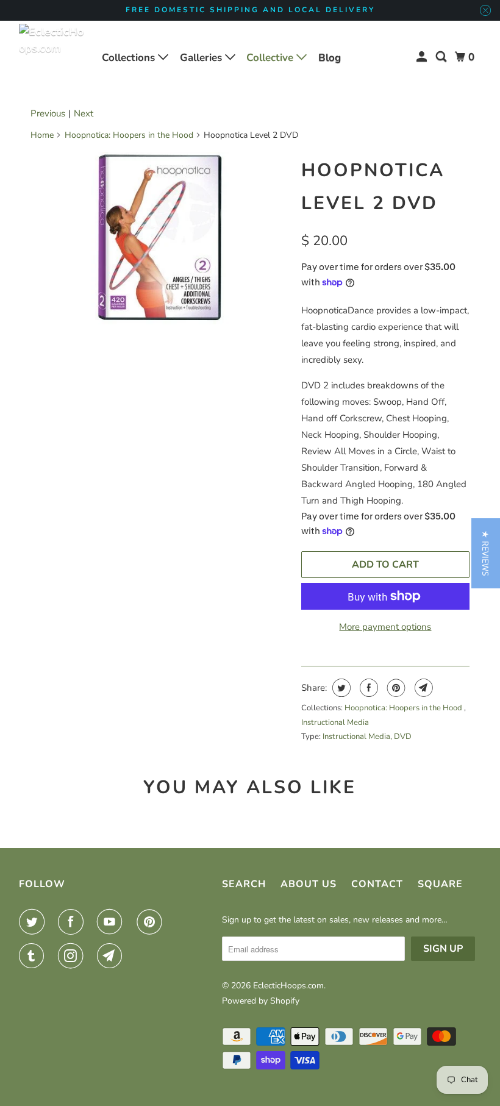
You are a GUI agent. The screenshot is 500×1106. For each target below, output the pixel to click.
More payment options (385, 627)
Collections (130, 58)
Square (440, 884)
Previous (47, 113)
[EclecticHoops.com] (52, 57)
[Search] (442, 57)
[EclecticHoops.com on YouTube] (112, 922)
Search (244, 884)
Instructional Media (335, 722)
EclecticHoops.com (288, 985)
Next (83, 113)
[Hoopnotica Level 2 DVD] (159, 238)
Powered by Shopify (260, 1001)
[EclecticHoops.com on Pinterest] (152, 922)
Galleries (202, 58)
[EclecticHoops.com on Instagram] (73, 956)
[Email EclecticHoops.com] (112, 956)
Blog (329, 58)
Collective (271, 58)
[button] (485, 553)
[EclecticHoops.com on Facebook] (73, 922)
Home (42, 135)
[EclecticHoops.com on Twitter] (34, 922)
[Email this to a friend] (422, 688)
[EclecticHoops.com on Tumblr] (34, 956)
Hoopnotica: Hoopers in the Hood (129, 135)
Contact (377, 884)
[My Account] (422, 57)
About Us (308, 884)
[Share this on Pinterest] (394, 688)
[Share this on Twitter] (340, 688)
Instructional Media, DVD (367, 736)
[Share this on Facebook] (367, 688)
